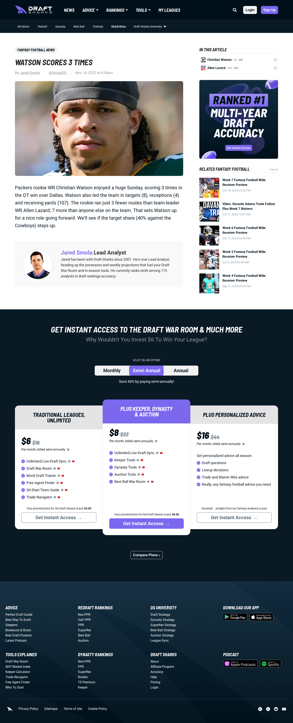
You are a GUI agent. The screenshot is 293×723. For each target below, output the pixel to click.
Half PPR (84, 620)
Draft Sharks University (148, 26)
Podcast (98, 26)
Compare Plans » (146, 555)
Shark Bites (118, 26)
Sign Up (269, 10)
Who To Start (14, 687)
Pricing (155, 682)
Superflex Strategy (163, 625)
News (69, 10)
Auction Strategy (162, 635)
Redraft (42, 26)
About (154, 661)
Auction (83, 640)
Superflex (84, 630)
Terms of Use (73, 709)
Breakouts (12, 630)
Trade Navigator (16, 677)
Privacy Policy (28, 709)
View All (273, 169)
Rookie (83, 677)
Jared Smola (30, 73)
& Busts (25, 630)
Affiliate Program (162, 667)
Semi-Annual (146, 370)
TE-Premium (86, 682)
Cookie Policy (97, 709)
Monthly (112, 370)
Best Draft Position (18, 635)
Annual (181, 370)
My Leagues (169, 10)
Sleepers (11, 625)
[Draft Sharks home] (33, 10)
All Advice (23, 26)
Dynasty (60, 26)
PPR (81, 625)
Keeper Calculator (17, 672)
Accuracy (156, 672)
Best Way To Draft (18, 620)
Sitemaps (51, 709)
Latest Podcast (16, 640)
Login (250, 10)
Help (153, 677)
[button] (73, 461)
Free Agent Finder (17, 682)
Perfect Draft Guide (18, 614)
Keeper (83, 687)
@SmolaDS (58, 73)
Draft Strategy (160, 614)
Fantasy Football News (36, 50)
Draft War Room (16, 661)
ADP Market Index (17, 667)
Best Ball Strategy (162, 630)
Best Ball (79, 26)
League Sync (159, 640)
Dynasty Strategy (162, 620)
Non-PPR (84, 614)
